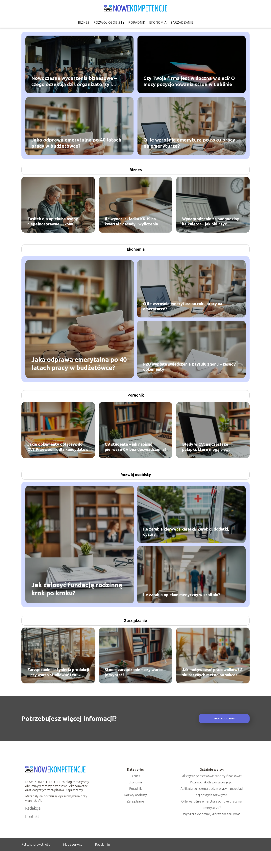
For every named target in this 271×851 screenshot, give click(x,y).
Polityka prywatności (35, 844)
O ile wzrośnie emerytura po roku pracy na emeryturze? (189, 142)
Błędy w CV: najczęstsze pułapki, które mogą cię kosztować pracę (205, 447)
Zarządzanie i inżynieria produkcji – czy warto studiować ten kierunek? (58, 672)
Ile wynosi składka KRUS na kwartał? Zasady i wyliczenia (131, 221)
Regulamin (102, 844)
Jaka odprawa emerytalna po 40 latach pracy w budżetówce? (76, 142)
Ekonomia (158, 22)
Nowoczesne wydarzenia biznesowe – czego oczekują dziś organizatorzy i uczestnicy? (74, 81)
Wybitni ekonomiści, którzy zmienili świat (211, 814)
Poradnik (136, 22)
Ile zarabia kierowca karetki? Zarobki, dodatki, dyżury (186, 532)
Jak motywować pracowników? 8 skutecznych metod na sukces (212, 672)
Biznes (83, 22)
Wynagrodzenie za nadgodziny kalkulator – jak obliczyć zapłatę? (210, 221)
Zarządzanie (182, 22)
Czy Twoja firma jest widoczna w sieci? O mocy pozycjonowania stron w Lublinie (189, 81)
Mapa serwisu (72, 844)
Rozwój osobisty (109, 22)
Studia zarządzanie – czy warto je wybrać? (134, 672)
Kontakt (32, 816)
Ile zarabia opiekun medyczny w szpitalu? (181, 594)
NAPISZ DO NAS (224, 718)
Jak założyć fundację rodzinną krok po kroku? (76, 589)
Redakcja (33, 808)
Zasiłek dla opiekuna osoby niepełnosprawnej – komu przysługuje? (52, 221)
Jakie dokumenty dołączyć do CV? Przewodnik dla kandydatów (57, 447)
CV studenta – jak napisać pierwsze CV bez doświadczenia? (135, 447)
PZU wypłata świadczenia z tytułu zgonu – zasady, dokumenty (189, 367)
